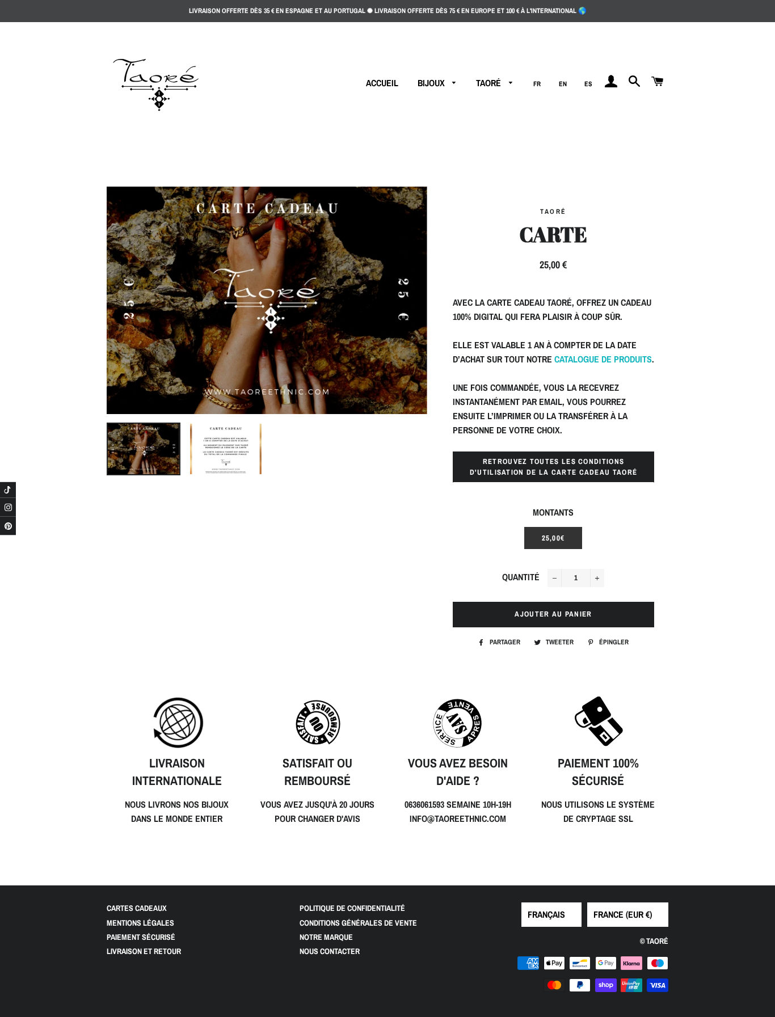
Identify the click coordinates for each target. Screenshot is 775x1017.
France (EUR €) (622, 914)
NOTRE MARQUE (326, 937)
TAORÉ (489, 83)
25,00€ (553, 538)
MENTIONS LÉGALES (140, 923)
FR (537, 83)
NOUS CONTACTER (330, 951)
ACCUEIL (382, 83)
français (546, 914)
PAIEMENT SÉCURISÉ (141, 937)
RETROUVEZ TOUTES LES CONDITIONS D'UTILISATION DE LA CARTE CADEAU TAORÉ (553, 466)
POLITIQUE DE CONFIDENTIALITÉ (352, 908)
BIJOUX (432, 83)
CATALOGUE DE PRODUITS (603, 359)
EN (563, 83)
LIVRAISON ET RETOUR (144, 951)
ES (588, 83)
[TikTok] (8, 489)
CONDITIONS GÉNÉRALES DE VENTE (358, 923)
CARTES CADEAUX (137, 908)
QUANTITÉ (521, 577)
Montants (553, 512)
